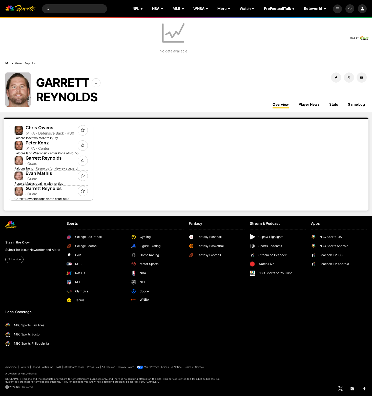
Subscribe (14, 259)
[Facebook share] (336, 77)
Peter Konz (37, 142)
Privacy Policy (126, 367)
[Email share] (362, 77)
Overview (281, 104)
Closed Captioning (42, 367)
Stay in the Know (17, 242)
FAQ (58, 367)
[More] (337, 8)
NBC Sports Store (74, 367)
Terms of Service (194, 367)
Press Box (93, 367)
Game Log (356, 104)
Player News (309, 104)
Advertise (11, 367)
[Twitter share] (349, 77)
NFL (7, 63)
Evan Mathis (39, 173)
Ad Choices (108, 367)
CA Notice (175, 367)
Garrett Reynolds (25, 63)
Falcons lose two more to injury (36, 138)
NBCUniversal (29, 373)
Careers (24, 367)
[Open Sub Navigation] (141, 9)
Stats (333, 104)
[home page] (20, 9)
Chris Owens (39, 127)
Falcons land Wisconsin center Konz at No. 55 (46, 153)
